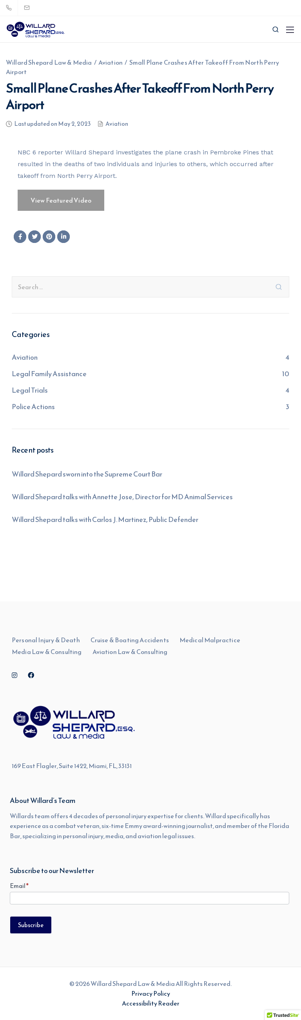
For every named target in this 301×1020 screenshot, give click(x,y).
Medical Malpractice (210, 640)
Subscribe (31, 924)
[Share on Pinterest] (49, 236)
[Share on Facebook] (20, 236)
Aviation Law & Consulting (130, 651)
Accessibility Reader (151, 1003)
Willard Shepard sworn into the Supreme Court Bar (87, 474)
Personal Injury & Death (46, 640)
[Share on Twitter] (34, 236)
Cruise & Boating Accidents (130, 640)
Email (19, 885)
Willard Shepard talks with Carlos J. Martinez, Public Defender (105, 519)
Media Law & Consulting (47, 651)
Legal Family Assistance (49, 373)
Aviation (116, 124)
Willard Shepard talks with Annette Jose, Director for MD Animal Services (122, 496)
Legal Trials (30, 390)
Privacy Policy (150, 993)
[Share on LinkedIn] (63, 236)
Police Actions (33, 406)
